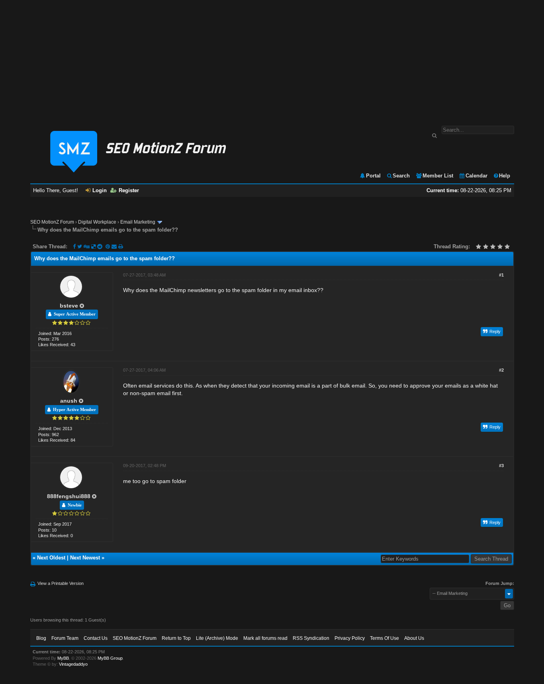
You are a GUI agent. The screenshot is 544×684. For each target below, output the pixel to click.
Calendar (476, 176)
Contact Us (96, 638)
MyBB (63, 658)
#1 (501, 275)
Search (401, 176)
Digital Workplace (97, 222)
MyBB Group (110, 658)
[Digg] (87, 246)
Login (99, 190)
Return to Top (176, 638)
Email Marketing (137, 222)
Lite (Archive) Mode (217, 638)
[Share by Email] (115, 246)
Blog (41, 638)
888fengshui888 (68, 496)
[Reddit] (99, 246)
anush (68, 401)
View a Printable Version (60, 583)
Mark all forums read (265, 638)
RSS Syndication (311, 638)
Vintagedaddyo (73, 664)
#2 (501, 370)
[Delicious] (93, 246)
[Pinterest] (109, 246)
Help (504, 176)
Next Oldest (51, 558)
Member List (438, 176)
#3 (501, 465)
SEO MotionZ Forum (52, 222)
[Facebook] (74, 246)
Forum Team (64, 638)
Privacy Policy (350, 638)
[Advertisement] (272, 59)
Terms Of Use (384, 638)
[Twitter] (79, 246)
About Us (414, 638)
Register (129, 190)
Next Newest (85, 558)
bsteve (69, 305)
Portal (373, 176)
